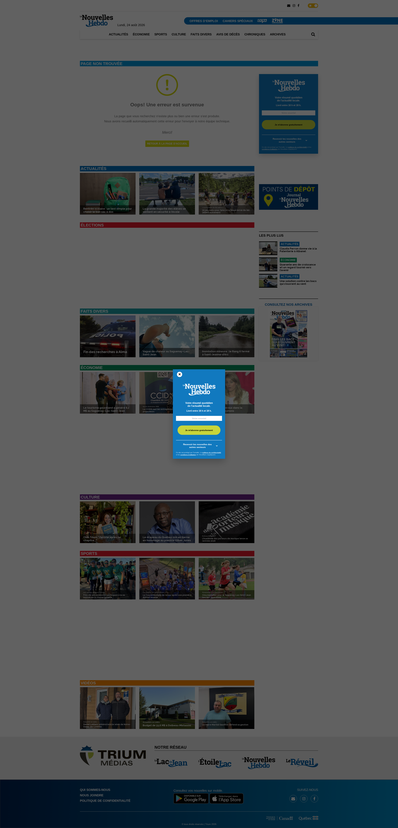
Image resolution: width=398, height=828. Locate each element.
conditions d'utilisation (188, 454)
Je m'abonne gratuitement (199, 430)
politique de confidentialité (211, 452)
